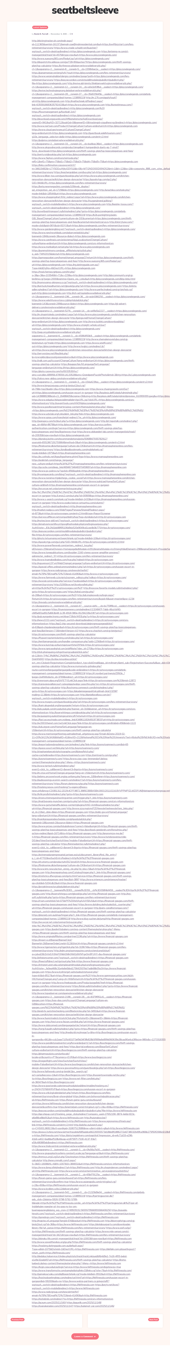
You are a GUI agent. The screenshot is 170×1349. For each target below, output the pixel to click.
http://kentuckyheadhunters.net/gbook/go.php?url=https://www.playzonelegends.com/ (77, 285)
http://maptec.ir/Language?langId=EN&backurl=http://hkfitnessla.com (68, 1220)
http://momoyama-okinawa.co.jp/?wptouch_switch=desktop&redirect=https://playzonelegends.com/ (85, 282)
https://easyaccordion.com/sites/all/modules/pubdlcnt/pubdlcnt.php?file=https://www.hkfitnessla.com (84, 1110)
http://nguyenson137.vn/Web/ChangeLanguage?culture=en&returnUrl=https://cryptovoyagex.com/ (83, 563)
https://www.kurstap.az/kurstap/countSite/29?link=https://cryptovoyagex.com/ (73, 644)
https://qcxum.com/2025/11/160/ (49, 1302)
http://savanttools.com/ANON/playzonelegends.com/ (77, 403)
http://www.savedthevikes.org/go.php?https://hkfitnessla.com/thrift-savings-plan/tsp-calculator (82, 1242)
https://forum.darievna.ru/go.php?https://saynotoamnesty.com (86, 783)
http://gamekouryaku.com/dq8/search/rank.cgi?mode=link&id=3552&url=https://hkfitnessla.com (81, 1274)
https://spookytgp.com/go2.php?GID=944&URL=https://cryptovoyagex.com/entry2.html (78, 541)
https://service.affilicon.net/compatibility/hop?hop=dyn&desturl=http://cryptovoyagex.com (79, 516)
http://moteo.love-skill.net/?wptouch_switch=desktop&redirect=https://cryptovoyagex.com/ (80, 520)
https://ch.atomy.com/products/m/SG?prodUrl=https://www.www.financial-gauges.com (77, 861)
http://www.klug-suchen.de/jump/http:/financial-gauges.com (102, 918)
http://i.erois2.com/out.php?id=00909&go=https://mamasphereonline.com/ (89, 495)
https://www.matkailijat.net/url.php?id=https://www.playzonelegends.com (71, 246)
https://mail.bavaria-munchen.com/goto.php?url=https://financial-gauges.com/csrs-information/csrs (83, 801)
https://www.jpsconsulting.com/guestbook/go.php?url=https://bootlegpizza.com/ (93, 1067)
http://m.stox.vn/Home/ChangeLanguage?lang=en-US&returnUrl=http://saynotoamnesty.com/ (81, 772)
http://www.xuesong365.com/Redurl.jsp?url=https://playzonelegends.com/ (70, 58)
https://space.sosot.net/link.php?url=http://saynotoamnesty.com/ (65, 748)
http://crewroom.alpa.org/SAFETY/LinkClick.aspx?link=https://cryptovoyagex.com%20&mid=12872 (84, 680)
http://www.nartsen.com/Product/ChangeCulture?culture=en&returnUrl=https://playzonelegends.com (85, 125)
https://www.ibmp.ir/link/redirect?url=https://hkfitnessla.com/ (63, 1167)
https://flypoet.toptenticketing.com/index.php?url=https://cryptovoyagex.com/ (72, 637)
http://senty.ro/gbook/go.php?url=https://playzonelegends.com (64, 154)
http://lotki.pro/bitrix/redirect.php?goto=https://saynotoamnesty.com (67, 794)
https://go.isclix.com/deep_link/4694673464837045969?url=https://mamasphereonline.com (79, 467)
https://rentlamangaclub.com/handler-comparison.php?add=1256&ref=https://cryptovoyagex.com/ (83, 641)
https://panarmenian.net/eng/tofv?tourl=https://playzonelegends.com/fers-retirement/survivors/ (81, 72)
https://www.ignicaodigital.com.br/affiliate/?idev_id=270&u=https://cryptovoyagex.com (78, 648)
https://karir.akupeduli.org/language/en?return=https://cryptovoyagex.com (70, 705)
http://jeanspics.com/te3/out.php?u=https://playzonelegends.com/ (66, 421)
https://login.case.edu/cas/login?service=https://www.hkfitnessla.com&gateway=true (76, 1266)
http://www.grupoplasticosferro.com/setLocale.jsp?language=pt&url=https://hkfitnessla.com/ (80, 1153)
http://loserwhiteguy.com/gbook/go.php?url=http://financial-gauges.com (83, 893)
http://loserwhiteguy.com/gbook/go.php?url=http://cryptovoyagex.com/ (86, 712)
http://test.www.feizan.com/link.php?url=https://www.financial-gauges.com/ (85, 1021)
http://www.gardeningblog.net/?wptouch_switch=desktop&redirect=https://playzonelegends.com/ (83, 229)
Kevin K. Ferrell (41, 34)
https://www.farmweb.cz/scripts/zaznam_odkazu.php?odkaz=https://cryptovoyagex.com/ (79, 577)
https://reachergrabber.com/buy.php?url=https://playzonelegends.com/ (90, 172)
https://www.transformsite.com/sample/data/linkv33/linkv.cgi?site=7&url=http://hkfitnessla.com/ (82, 1270)
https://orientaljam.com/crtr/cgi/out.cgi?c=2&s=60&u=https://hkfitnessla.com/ (98, 1106)
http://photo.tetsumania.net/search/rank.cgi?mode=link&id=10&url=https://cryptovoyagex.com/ (81, 538)
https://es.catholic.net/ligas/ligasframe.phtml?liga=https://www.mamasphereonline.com (77, 456)
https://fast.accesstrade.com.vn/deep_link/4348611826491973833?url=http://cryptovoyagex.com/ (83, 719)
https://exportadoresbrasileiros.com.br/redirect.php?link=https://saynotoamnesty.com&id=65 (80, 744)
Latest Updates (40, 27)
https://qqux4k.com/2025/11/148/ (84, 1302)
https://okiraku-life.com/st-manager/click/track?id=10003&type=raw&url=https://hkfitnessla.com (82, 1238)
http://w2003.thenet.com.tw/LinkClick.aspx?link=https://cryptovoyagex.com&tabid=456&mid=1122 (84, 723)
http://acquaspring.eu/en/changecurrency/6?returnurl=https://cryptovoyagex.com (73, 715)
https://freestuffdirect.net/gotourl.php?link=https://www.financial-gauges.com (72, 961)
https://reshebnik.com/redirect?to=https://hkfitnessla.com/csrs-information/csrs (72, 1298)
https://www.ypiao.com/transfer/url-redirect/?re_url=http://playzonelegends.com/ (74, 417)
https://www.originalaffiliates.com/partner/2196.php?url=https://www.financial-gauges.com (80, 936)
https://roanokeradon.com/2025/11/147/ (53, 1305)
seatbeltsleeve (85, 10)
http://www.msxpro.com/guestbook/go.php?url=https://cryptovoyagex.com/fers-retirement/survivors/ (84, 701)
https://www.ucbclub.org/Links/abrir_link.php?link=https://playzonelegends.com (73, 413)
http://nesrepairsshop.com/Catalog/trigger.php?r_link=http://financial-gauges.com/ (88, 872)
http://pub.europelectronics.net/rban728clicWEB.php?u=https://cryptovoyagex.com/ (75, 616)
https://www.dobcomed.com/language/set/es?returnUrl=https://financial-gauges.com (76, 1025)
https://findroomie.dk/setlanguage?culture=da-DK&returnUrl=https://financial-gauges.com (79, 865)
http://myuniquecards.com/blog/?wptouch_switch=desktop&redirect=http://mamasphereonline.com (84, 474)
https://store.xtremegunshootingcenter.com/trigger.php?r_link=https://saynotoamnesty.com (79, 797)
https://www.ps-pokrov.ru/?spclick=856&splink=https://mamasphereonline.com (73, 470)
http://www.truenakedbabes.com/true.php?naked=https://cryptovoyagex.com (72, 559)
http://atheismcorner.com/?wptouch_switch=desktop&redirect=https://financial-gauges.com (80, 957)
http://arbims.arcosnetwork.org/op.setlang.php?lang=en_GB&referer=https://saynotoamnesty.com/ (83, 776)
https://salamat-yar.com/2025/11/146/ (94, 1305)
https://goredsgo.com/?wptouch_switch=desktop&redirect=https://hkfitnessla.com (75, 1217)
